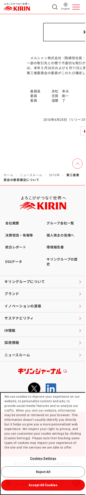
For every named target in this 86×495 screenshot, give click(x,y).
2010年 (54, 175)
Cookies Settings (43, 458)
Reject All (43, 472)
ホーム (8, 175)
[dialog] (43, 443)
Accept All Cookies (43, 485)
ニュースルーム (31, 175)
